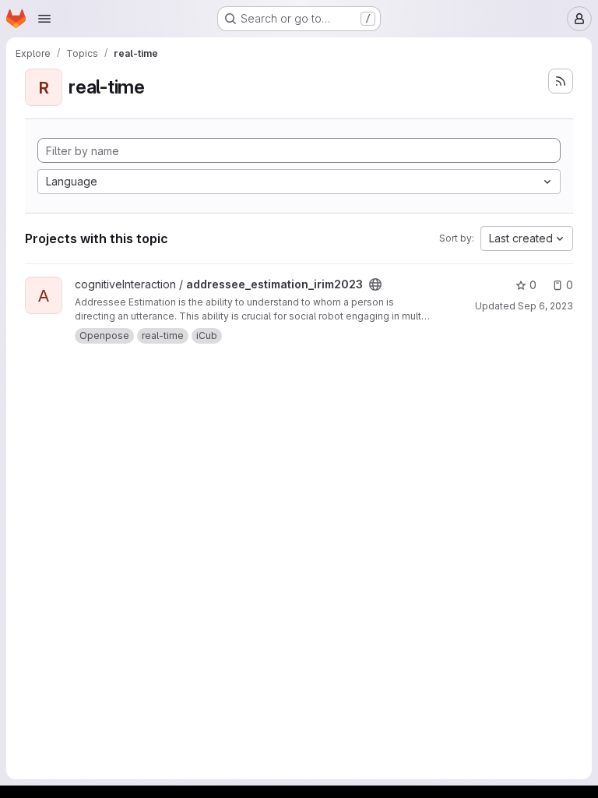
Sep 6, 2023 (545, 306)
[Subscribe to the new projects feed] (560, 81)
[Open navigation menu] (44, 18)
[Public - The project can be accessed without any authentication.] (375, 284)
